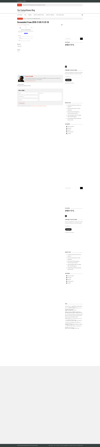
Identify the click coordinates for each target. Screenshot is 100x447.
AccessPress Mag (34, 445)
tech (66, 328)
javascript (72, 318)
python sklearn (79, 324)
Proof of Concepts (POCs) (39, 14)
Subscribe (68, 80)
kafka (74, 318)
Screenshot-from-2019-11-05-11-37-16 (33, 18)
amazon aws (70, 306)
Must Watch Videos (60, 14)
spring (76, 325)
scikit (67, 325)
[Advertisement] (40, 65)
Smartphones (69, 131)
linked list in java (77, 318)
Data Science (19, 14)
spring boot (79, 325)
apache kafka (77, 306)
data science (76, 312)
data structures (80, 314)
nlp (78, 322)
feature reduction (67, 315)
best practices (79, 307)
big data (71, 310)
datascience (68, 312)
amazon (67, 306)
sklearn (74, 325)
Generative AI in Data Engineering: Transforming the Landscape (34, 4)
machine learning (71, 320)
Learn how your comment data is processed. (39, 105)
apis (67, 307)
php (79, 322)
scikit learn (71, 325)
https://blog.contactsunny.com (30, 80)
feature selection (73, 315)
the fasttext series (76, 328)
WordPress (26, 445)
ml (68, 322)
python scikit (74, 324)
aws (77, 307)
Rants (68, 130)
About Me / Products (50, 14)
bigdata (67, 310)
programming (68, 324)
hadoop (77, 315)
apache (73, 306)
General (30, 14)
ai (65, 306)
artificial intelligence (72, 307)
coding (75, 309)
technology (71, 328)
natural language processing (73, 322)
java (79, 315)
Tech (25, 14)
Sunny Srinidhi (20, 24)
